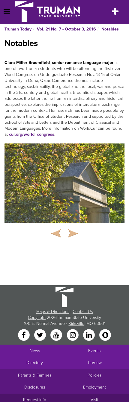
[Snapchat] (105, 335)
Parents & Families (34, 375)
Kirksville (76, 323)
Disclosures (34, 387)
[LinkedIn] (89, 335)
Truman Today (18, 29)
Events (94, 350)
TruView (94, 362)
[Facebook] (24, 335)
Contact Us (83, 311)
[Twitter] (40, 335)
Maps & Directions (52, 311)
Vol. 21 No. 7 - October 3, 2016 (66, 29)
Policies (94, 375)
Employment (94, 387)
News (35, 350)
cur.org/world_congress (31, 134)
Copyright (37, 317)
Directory (34, 362)
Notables (110, 29)
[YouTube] (57, 335)
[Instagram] (73, 335)
